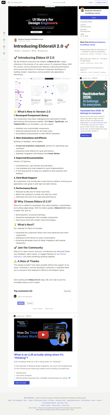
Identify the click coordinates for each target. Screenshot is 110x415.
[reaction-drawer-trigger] (4, 34)
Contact (99, 400)
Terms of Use (65, 405)
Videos (31, 400)
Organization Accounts (73, 400)
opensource (26, 51)
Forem (35, 408)
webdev (17, 51)
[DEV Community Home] (3, 2)
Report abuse (49, 308)
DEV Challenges (17, 400)
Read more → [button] (86, 135)
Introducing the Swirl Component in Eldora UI (93, 70)
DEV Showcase (85, 400)
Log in (91, 2)
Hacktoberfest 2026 (100, 123)
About (93, 400)
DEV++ (25, 400)
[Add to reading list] (4, 47)
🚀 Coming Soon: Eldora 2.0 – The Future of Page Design (93, 61)
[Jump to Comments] (4, 40)
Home (9, 400)
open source (44, 408)
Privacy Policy (56, 405)
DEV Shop (60, 403)
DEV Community (28, 398)
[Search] (9, 2)
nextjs (34, 51)
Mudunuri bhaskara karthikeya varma (30, 39)
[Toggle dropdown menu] (75, 316)
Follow (94, 17)
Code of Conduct (38, 308)
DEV (61, 408)
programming (42, 51)
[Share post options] (4, 59)
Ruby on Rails (51, 409)
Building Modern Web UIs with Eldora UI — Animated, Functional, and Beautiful (93, 52)
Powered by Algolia (58, 2)
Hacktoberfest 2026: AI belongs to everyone (92, 112)
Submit (21, 303)
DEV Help (51, 400)
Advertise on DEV (60, 400)
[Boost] (4, 53)
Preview (29, 303)
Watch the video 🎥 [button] (21, 383)
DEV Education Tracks (40, 400)
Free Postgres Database (49, 403)
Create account (101, 2)
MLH (66, 403)
